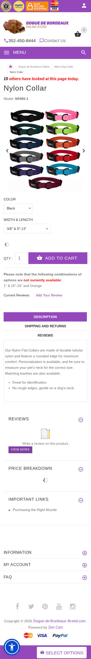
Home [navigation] (10, 67)
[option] (45, 151)
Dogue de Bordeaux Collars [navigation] (34, 66)
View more (20, 449)
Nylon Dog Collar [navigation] (63, 66)
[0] (77, 36)
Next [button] (83, 150)
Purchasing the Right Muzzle (35, 510)
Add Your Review (49, 295)
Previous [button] (7, 150)
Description (45, 317)
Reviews (45, 335)
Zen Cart (55, 627)
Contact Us (55, 40)
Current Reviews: (17, 295)
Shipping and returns (45, 326)
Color (10, 199)
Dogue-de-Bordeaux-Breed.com (59, 621)
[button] (83, 52)
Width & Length (18, 220)
